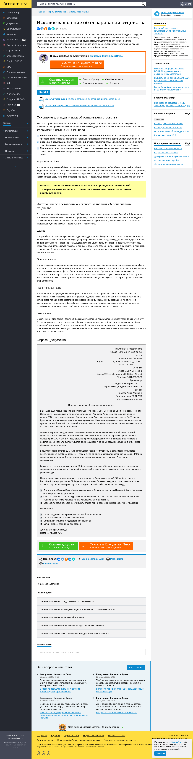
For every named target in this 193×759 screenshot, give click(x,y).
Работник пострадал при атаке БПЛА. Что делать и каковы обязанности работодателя (169, 71)
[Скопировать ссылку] (56, 28)
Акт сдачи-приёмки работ (166, 160)
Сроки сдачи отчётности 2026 (168, 123)
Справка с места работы (166, 152)
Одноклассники (48, 753)
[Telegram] (42, 28)
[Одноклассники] (45, 28)
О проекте (42, 735)
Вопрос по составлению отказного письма (116, 712)
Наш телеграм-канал (172, 12)
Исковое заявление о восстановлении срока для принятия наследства (74, 633)
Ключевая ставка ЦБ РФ (166, 135)
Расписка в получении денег (168, 148)
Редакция (55, 735)
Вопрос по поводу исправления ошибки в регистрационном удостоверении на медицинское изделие (64, 715)
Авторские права (45, 740)
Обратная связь (71, 735)
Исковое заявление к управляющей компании (62, 617)
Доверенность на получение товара (171, 156)
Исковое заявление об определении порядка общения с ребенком (72, 625)
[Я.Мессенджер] (53, 28)
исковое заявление (49, 584)
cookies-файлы (174, 742)
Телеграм (38, 753)
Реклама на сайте (116, 735)
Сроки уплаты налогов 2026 (168, 127)
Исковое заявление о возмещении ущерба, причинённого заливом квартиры (77, 609)
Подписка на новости (93, 735)
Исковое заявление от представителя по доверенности (67, 601)
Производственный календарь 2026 (171, 131)
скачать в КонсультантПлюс (106, 56)
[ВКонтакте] (38, 28)
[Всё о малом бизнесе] (16, 4)
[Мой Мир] (49, 28)
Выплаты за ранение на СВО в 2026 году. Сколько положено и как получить (172, 80)
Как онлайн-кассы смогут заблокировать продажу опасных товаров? (170, 31)
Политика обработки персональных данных (78, 740)
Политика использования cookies (120, 740)
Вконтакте (43, 753)
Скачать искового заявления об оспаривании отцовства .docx (82, 99)
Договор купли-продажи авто (168, 164)
